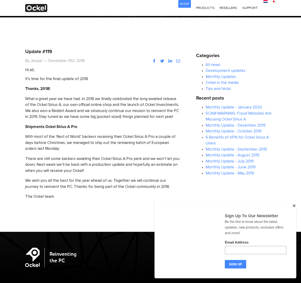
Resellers (228, 8)
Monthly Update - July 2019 (230, 161)
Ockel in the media (222, 83)
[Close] (295, 206)
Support (250, 8)
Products (205, 8)
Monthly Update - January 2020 (234, 107)
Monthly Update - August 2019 (232, 155)
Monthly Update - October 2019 (233, 131)
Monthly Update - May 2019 (230, 173)
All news (213, 65)
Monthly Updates (221, 77)
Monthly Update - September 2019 (236, 149)
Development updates (226, 71)
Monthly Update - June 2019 (231, 167)
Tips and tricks (218, 89)
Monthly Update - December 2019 (235, 126)
